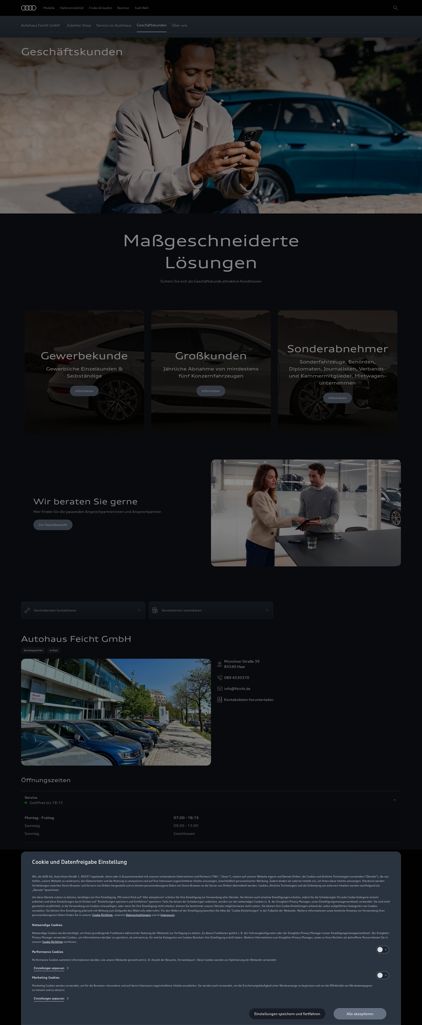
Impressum (167, 915)
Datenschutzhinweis (138, 915)
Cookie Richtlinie (102, 915)
